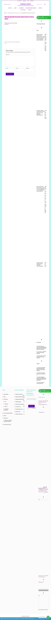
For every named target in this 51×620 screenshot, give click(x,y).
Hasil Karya (23, 9)
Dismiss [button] (48, 618)
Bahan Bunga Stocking (20, 399)
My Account (6, 399)
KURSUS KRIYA (25, 4)
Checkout (6, 403)
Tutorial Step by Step (7, 424)
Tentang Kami (6, 394)
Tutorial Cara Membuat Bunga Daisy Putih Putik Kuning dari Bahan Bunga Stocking (41, 348)
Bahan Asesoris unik (19, 394)
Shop (4, 396)
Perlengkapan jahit (19, 409)
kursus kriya (40, 355)
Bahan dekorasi (18, 401)
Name (7, 68)
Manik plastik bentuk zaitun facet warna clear (12, 42)
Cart (5, 401)
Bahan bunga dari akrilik (20, 396)
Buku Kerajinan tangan (20, 404)
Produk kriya (18, 411)
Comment (8, 54)
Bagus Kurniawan (40, 346)
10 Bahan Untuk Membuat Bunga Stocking (41, 352)
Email (17, 68)
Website (27, 68)
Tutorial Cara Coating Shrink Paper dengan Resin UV (41, 373)
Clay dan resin (18, 406)
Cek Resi (29, 9)
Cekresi (6, 406)
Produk (5, 415)
